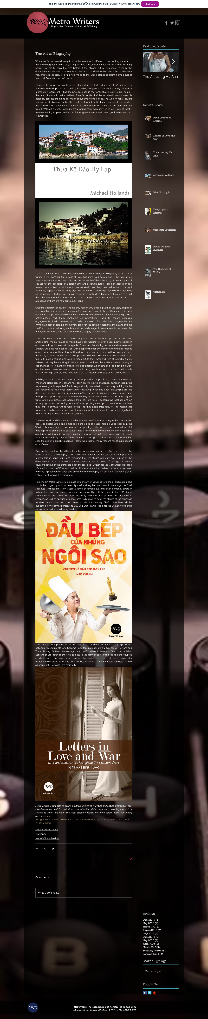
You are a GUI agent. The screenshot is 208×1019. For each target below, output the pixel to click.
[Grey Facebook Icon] (166, 22)
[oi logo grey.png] (177, 22)
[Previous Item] (148, 61)
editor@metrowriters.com (86, 1010)
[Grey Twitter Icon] (172, 22)
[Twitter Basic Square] (149, 992)
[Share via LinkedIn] (52, 848)
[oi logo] (154, 992)
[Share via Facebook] (37, 848)
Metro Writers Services (47, 838)
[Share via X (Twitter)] (44, 848)
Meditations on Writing (47, 829)
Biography (40, 834)
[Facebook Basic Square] (145, 992)
